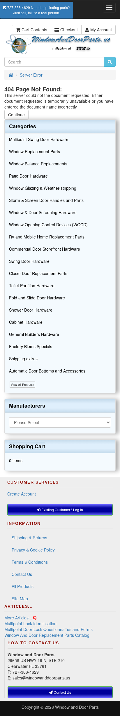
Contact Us (22, 574)
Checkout (68, 29)
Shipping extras (23, 358)
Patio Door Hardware (28, 176)
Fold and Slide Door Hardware (37, 298)
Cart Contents (33, 29)
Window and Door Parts (77, 707)
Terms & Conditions (30, 562)
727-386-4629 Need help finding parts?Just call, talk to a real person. (38, 10)
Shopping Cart (27, 446)
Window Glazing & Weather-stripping (42, 188)
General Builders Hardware (34, 334)
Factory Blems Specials (30, 346)
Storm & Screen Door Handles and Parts (46, 200)
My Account (100, 29)
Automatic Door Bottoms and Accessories (47, 371)
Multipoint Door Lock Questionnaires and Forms (48, 629)
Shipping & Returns (29, 537)
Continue (16, 114)
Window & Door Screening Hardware (43, 212)
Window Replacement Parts (34, 151)
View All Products (22, 385)
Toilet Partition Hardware (31, 285)
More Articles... (18, 618)
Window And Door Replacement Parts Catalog (46, 635)
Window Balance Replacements (38, 164)
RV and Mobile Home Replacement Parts (46, 237)
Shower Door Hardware (30, 310)
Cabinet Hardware (26, 322)
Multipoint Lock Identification (30, 623)
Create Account (21, 494)
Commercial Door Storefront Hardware (44, 249)
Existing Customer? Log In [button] (61, 509)
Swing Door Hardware (29, 261)
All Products (22, 586)
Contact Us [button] (62, 692)
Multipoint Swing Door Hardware (38, 139)
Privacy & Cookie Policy (33, 550)
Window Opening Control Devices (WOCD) (48, 224)
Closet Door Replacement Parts (38, 273)
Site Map (20, 598)
